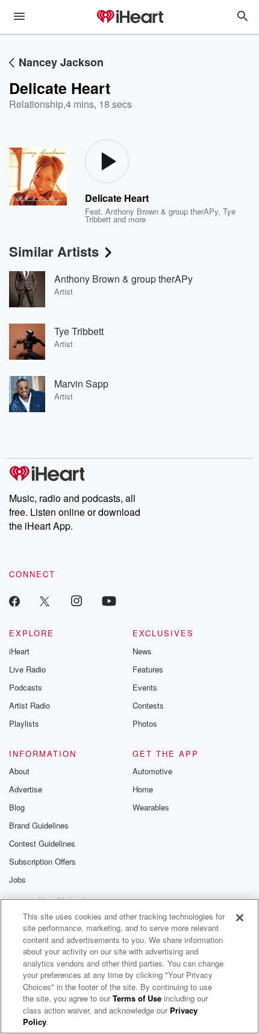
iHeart (19, 651)
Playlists (24, 723)
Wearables (151, 807)
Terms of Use (137, 998)
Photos (145, 723)
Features (148, 669)
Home (143, 789)
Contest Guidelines (42, 843)
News (142, 651)
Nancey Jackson (61, 62)
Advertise (25, 789)
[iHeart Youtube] (109, 600)
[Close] (239, 917)
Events (145, 687)
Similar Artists (54, 251)
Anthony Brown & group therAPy (161, 211)
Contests (148, 705)
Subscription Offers (42, 861)
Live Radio (27, 669)
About (19, 771)
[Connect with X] (44, 600)
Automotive (152, 771)
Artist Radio (29, 705)
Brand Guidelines (39, 825)
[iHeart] (129, 17)
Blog (17, 807)
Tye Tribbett (79, 331)
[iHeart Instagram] (76, 600)
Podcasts (25, 687)
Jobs (17, 879)
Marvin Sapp (81, 383)
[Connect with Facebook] (14, 600)
